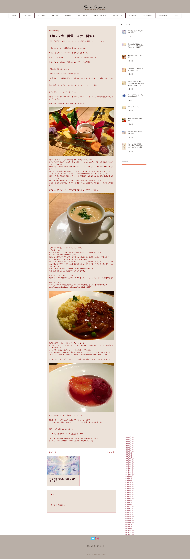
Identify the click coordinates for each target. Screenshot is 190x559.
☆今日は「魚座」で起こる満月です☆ (62, 480)
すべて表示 (110, 452)
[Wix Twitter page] (93, 538)
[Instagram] (97, 538)
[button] (55, 15)
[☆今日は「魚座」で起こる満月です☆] (63, 465)
